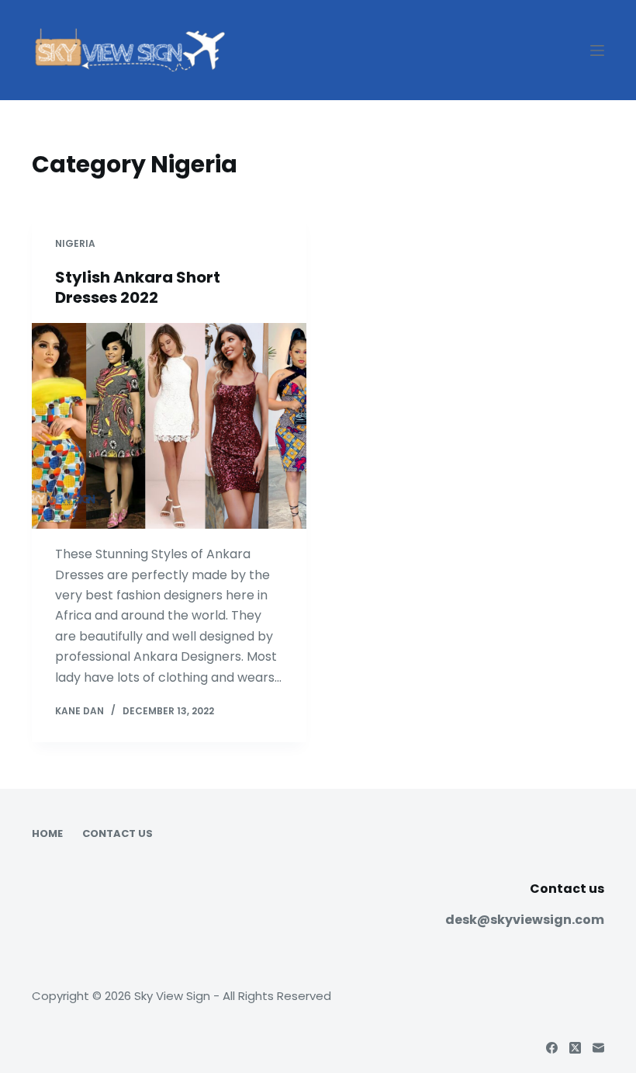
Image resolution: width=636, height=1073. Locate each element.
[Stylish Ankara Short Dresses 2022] (169, 426)
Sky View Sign (172, 996)
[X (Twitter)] (575, 1048)
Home (47, 834)
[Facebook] (552, 1048)
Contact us (117, 834)
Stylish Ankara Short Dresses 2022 (137, 287)
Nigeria (75, 243)
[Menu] (597, 50)
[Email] (598, 1048)
